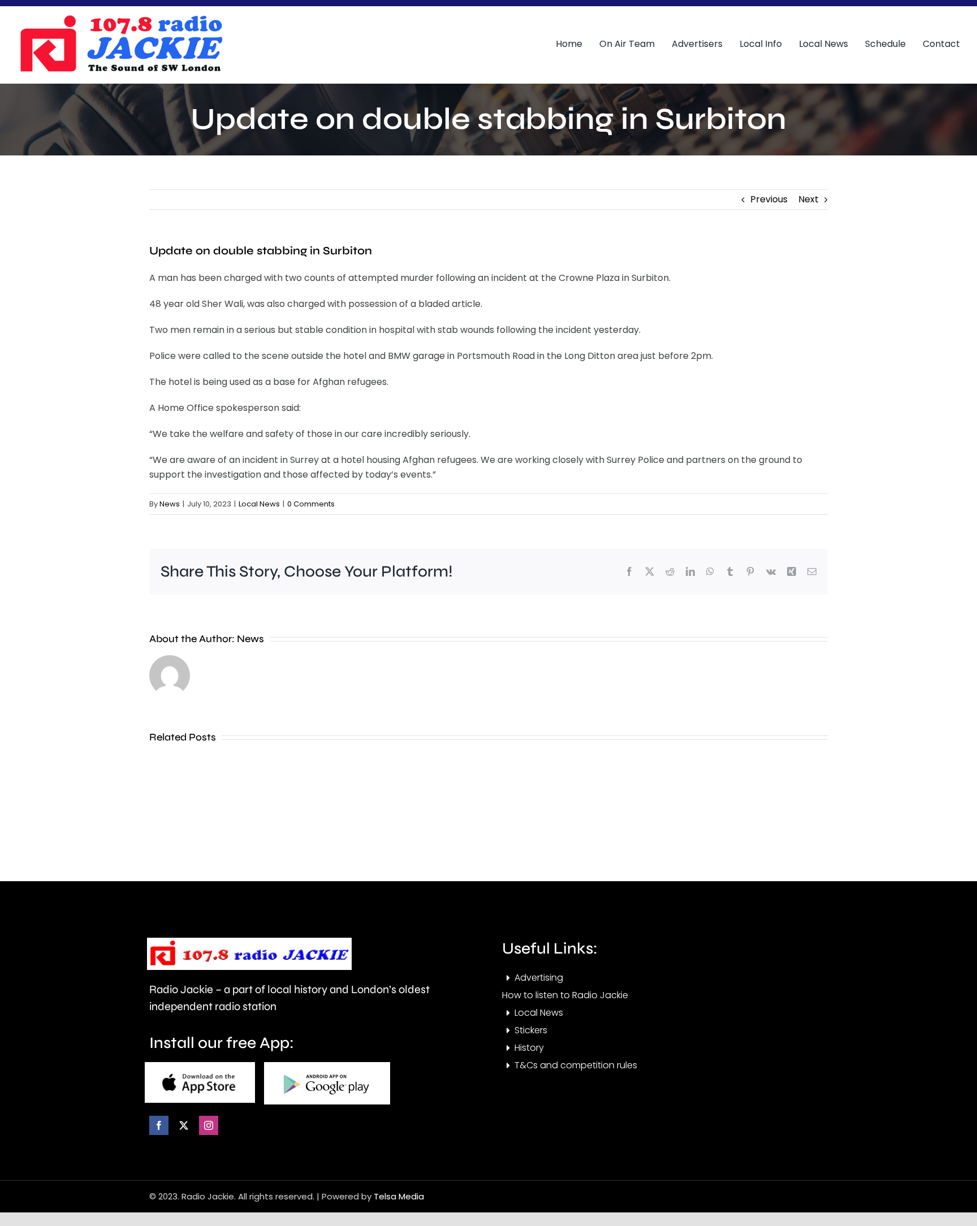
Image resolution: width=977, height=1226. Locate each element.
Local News (259, 504)
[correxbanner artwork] (120, 18)
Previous (769, 199)
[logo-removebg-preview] (249, 941)
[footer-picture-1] (200, 1066)
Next (808, 199)
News (169, 504)
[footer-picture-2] (327, 1066)
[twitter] (183, 1125)
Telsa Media (399, 1196)
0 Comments (311, 504)
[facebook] (158, 1125)
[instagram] (208, 1125)
